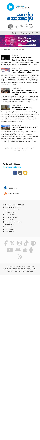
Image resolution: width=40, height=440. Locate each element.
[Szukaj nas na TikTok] (26, 241)
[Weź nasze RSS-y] (20, 254)
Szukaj (32, 33)
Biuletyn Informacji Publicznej (13, 222)
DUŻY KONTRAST (10, 232)
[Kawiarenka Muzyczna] (20, 41)
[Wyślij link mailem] (25, 173)
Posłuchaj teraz (9, 224)
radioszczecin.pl (9, 214)
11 (31, 148)
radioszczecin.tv (9, 219)
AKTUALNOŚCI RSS (13, 193)
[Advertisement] (20, 297)
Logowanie (8, 227)
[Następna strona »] (33, 148)
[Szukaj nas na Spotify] (33, 241)
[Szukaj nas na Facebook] (6, 241)
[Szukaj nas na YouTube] (10, 247)
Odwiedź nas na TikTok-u (24, 33)
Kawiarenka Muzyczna (19, 49)
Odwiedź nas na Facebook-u (15, 33)
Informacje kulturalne (12, 167)
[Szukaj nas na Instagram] (19, 241)
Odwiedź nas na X (18, 33)
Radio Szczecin (7, 49)
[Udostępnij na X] (20, 173)
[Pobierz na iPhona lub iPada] (25, 247)
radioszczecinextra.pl (11, 217)
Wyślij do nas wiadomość (29, 33)
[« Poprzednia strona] (5, 148)
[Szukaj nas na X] (12, 241)
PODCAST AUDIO (13, 188)
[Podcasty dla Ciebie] (31, 247)
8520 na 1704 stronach (20, 151)
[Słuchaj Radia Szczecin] (10, 7)
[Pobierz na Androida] (18, 247)
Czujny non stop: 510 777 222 (13, 207)
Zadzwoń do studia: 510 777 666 (14, 205)
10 (26, 148)
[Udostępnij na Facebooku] (15, 173)
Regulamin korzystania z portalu (21, 269)
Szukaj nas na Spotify (26, 33)
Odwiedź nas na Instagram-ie (21, 33)
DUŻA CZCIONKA (10, 229)
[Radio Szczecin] (20, 17)
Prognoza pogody (10, 212)
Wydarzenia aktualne (11, 164)
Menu (37, 33)
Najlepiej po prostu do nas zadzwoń (12, 33)
